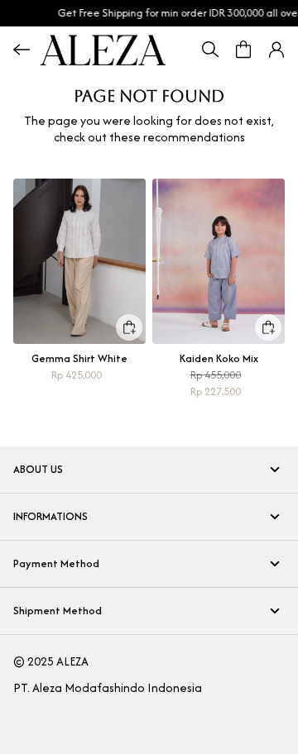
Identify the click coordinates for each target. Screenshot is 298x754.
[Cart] (243, 49)
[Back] (21, 49)
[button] (276, 49)
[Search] (210, 49)
